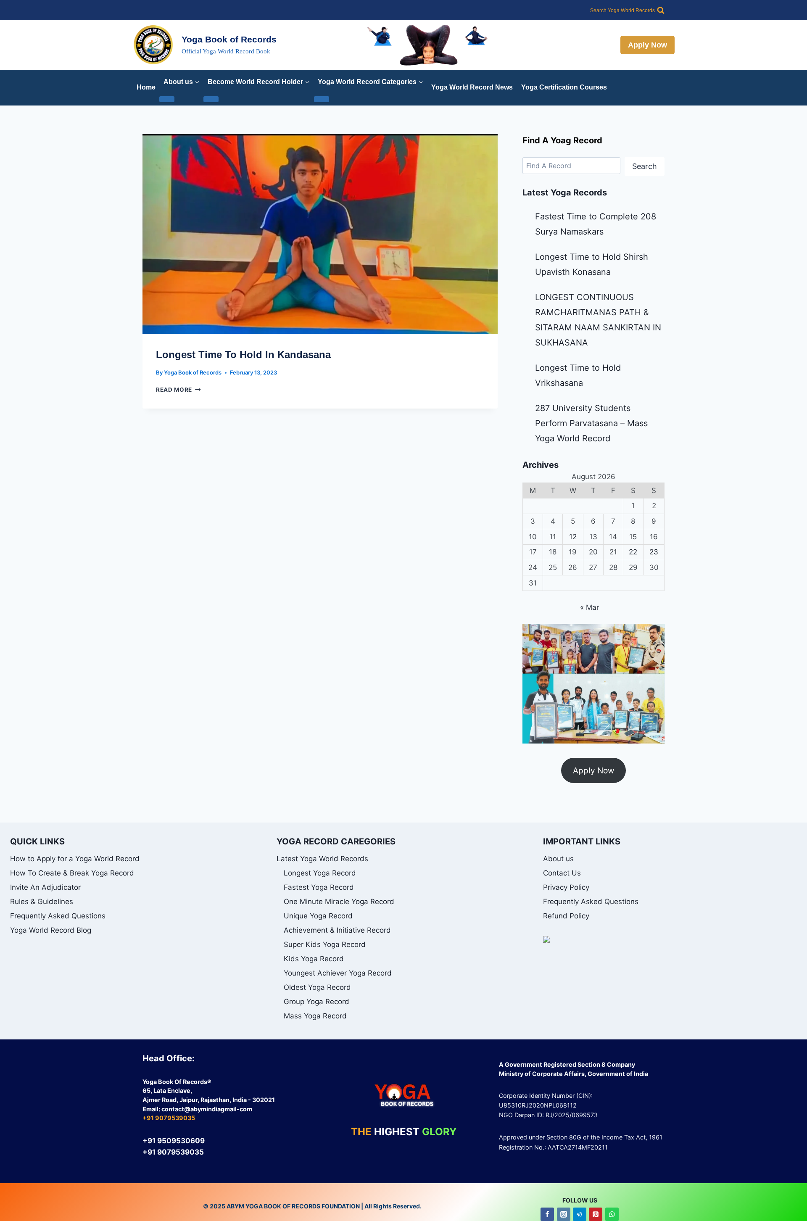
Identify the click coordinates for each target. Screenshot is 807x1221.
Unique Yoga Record (318, 916)
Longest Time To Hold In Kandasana (243, 354)
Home (146, 87)
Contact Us (562, 873)
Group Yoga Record (316, 1001)
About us (558, 858)
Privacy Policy (566, 887)
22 (633, 552)
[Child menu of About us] (166, 99)
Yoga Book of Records (193, 372)
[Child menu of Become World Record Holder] (211, 99)
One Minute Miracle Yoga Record (339, 901)
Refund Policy (566, 916)
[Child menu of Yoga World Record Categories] (321, 99)
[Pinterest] (595, 1214)
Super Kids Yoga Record (325, 944)
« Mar (589, 607)
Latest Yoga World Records (322, 858)
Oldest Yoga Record (317, 987)
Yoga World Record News (472, 87)
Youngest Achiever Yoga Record (338, 973)
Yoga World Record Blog (50, 930)
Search (644, 166)
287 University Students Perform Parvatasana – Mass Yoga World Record (591, 423)
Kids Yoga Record (314, 959)
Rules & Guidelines (41, 901)
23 (653, 552)
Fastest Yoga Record (319, 887)
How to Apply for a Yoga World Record (75, 858)
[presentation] (320, 234)
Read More (178, 389)
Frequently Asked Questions (57, 916)
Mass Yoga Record (315, 1016)
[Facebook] (547, 1214)
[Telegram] (579, 1214)
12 (573, 537)
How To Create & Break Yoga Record (72, 873)
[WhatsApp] (612, 1214)
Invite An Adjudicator (45, 887)
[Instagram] (563, 1214)
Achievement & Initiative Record (337, 930)
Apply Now (647, 45)
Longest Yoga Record (320, 873)
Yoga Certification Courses (564, 87)
